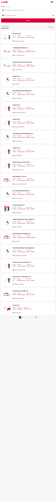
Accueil (3, 6)
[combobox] (27, 16)
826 (36, 317)
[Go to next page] (38, 317)
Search (28, 20)
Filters (50, 27)
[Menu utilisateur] (52, 2)
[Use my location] (53, 15)
